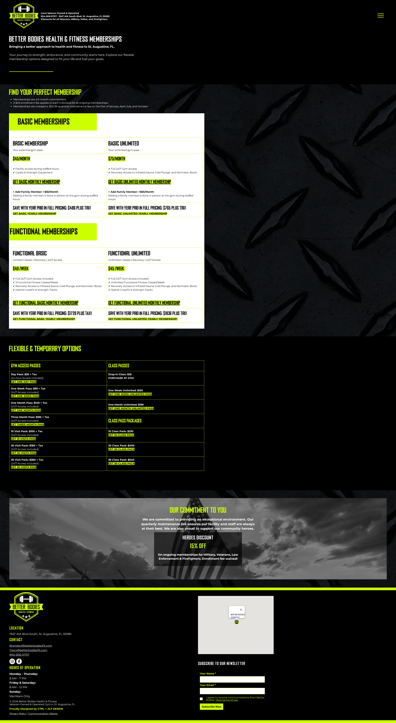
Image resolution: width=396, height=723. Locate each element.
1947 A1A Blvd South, (24, 634)
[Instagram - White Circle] (12, 661)
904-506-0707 (49, 16)
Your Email (207, 685)
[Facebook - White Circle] (19, 661)
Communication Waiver (43, 713)
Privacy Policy (17, 713)
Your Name (207, 673)
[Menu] (380, 15)
